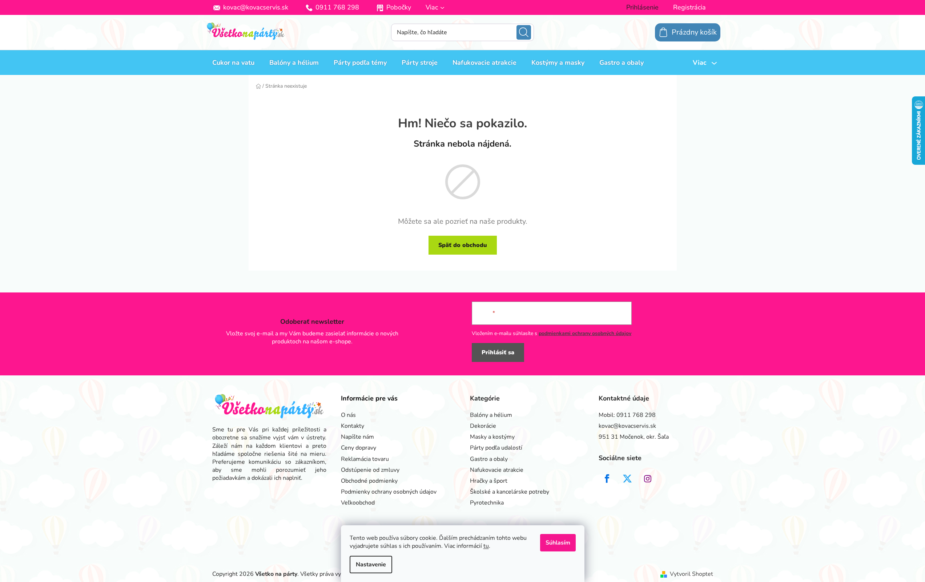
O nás (348, 415)
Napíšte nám (357, 437)
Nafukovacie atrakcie (496, 470)
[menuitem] (233, 62)
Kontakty (352, 426)
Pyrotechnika (487, 503)
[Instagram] (647, 478)
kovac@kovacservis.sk (255, 7)
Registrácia (689, 7)
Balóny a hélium (491, 415)
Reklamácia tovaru (365, 459)
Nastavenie (371, 565)
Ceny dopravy (358, 448)
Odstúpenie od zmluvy (370, 470)
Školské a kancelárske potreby (509, 492)
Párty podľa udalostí (496, 448)
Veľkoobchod (358, 503)
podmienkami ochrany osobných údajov (585, 333)
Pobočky (398, 7)
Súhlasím (558, 543)
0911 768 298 (337, 7)
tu (486, 546)
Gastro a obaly (489, 459)
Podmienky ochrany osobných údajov (389, 492)
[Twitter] (627, 478)
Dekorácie (483, 426)
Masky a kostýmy (492, 437)
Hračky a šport (488, 481)
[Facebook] (607, 478)
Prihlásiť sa (498, 352)
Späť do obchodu (462, 245)
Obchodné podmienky (369, 481)
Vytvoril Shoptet (691, 574)
